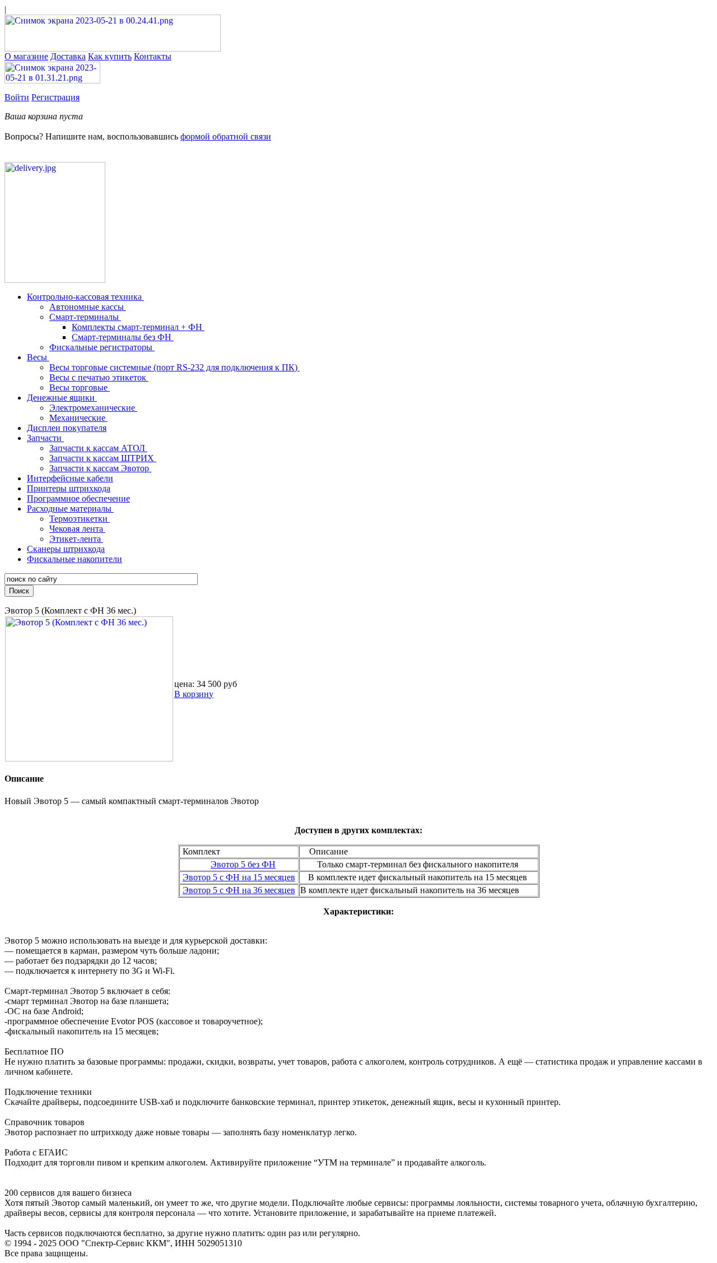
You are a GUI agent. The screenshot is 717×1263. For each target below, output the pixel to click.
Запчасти (45, 438)
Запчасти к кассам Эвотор (100, 468)
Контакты (152, 56)
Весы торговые (79, 387)
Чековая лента (77, 528)
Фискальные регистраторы (102, 347)
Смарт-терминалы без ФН (123, 337)
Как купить (110, 56)
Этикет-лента (76, 539)
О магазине (26, 56)
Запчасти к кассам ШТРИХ (102, 458)
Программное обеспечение (78, 498)
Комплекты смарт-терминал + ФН (138, 327)
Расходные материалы (70, 508)
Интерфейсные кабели (70, 478)
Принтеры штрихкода (68, 488)
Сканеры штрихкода (66, 549)
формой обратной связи (225, 136)
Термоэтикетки (79, 518)
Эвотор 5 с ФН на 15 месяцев (239, 877)
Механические (78, 417)
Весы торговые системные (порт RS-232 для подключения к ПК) (174, 367)
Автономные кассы (87, 307)
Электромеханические (93, 407)
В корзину (193, 694)
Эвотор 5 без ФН (243, 864)
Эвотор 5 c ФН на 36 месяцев (239, 890)
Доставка (68, 56)
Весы (38, 357)
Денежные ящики (62, 397)
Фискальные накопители (74, 559)
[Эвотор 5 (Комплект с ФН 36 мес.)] (89, 758)
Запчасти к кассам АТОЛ (98, 448)
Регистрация (55, 97)
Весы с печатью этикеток (98, 377)
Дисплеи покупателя (66, 428)
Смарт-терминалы (85, 317)
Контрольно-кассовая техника (85, 296)
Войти (16, 97)
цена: (184, 684)
